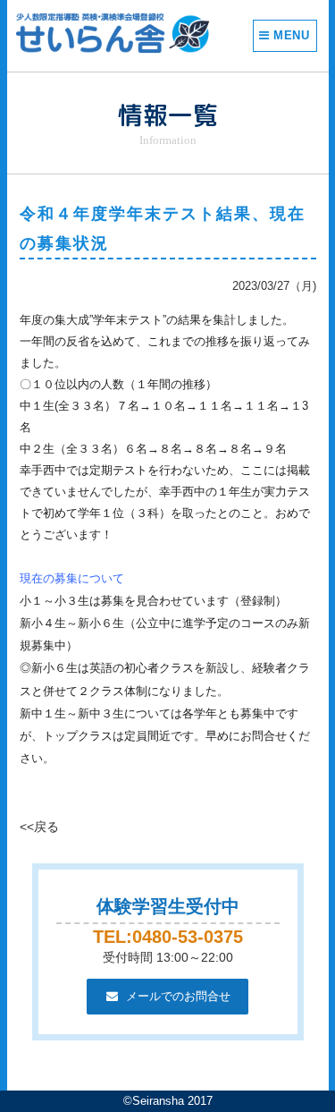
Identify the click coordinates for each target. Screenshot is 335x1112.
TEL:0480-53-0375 (168, 936)
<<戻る (39, 826)
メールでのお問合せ (178, 996)
